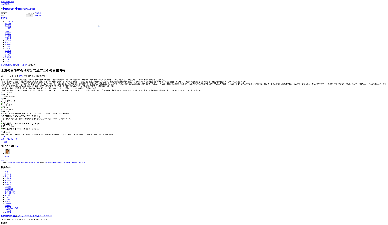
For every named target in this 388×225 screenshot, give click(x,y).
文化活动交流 (10, 191)
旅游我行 (8, 206)
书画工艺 (8, 42)
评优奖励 (8, 57)
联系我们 (8, 28)
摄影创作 (8, 44)
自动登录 (31, 13)
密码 (2, 15)
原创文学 (8, 36)
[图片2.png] (5, 99)
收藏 (2, 160)
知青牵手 (24, 65)
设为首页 (4, 2)
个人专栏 (8, 26)
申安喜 (7, 157)
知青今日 (8, 32)
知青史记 (8, 34)
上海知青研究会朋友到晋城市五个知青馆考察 (23, 162)
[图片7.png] (5, 111)
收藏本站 (10, 2)
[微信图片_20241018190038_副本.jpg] (20, 129)
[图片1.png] (5, 95)
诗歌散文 (8, 38)
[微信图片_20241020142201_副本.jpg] (20, 116)
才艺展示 (8, 210)
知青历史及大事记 (11, 208)
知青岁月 (8, 201)
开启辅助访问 (6, 4)
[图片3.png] (5, 103)
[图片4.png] (5, 107)
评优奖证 (8, 184)
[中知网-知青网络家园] (18, 8)
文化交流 (8, 51)
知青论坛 (8, 61)
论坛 (8, 24)
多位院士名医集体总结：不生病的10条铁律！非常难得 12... (67, 162)
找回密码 (38, 13)
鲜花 (2, 139)
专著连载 (8, 40)
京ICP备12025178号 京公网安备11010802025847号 (34, 216)
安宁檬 (21, 76)
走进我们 (8, 59)
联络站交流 (9, 189)
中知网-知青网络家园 (8, 65)
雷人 (9, 139)
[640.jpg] (5, 132)
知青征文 (8, 212)
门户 (10, 21)
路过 (12, 139)
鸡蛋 (15, 139)
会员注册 (38, 15)
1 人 (17, 146)
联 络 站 (8, 49)
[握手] (7, 153)
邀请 (6, 160)
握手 (5, 139)
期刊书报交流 (10, 193)
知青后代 (8, 55)
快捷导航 (4, 18)
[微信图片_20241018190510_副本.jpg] (20, 123)
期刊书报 (8, 53)
